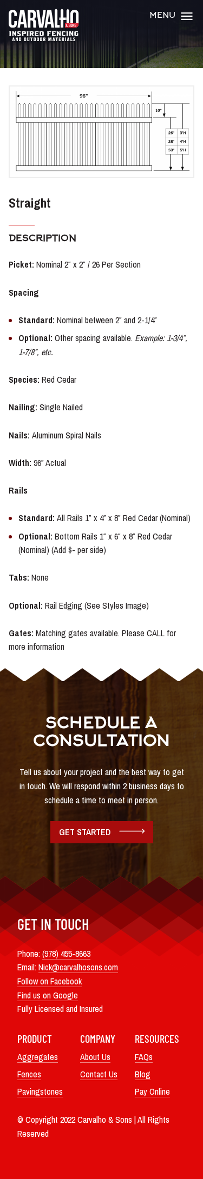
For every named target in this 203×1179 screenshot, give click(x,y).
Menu (162, 16)
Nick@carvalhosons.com (78, 967)
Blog (142, 1074)
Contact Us (98, 1074)
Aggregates (37, 1057)
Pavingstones (40, 1091)
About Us (95, 1057)
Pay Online (152, 1091)
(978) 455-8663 (66, 954)
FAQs (144, 1057)
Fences (29, 1074)
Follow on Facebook (49, 981)
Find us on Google (47, 995)
